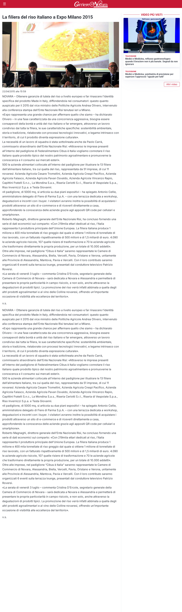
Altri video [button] (171, 84)
